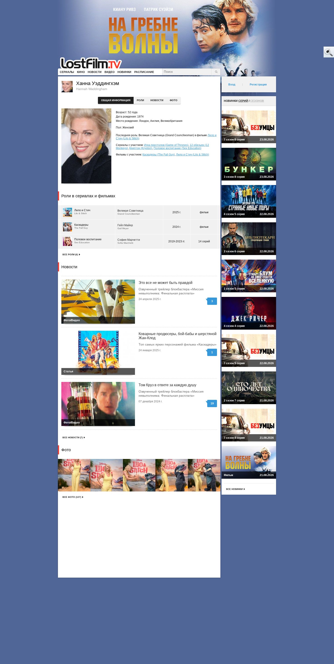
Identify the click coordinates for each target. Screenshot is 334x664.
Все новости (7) (72, 437)
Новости (156, 100)
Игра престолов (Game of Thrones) (166, 145)
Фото (173, 100)
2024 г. (176, 226)
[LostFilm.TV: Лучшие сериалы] (93, 62)
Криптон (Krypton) (140, 148)
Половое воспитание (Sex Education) (177, 148)
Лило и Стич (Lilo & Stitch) (192, 154)
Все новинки (234, 489)
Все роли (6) (70, 254)
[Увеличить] (74, 475)
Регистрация (258, 84)
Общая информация (115, 100)
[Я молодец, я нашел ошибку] (311, 52)
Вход (231, 84)
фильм (204, 212)
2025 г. (176, 212)
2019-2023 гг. (176, 241)
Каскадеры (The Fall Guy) (158, 154)
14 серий (204, 241)
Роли (140, 100)
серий (243, 101)
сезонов (257, 101)
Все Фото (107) (71, 497)
